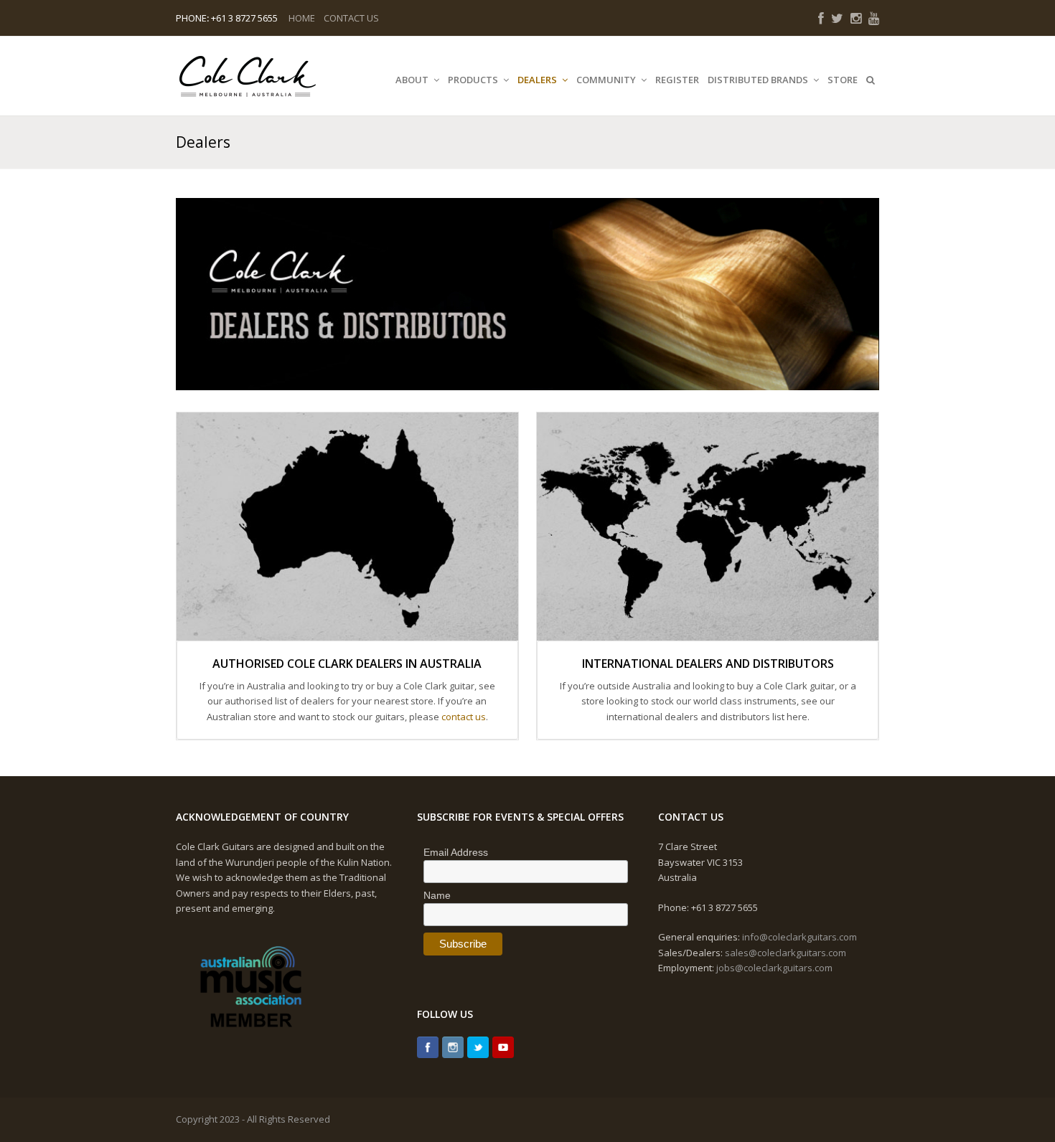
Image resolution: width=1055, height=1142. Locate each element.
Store (842, 79)
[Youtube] (503, 1047)
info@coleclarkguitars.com (799, 936)
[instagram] (855, 18)
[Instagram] (453, 1047)
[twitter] (837, 18)
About (413, 79)
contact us (463, 716)
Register (677, 79)
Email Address (455, 852)
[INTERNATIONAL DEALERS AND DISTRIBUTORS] (707, 526)
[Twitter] (478, 1047)
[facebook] (821, 18)
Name (437, 895)
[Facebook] (428, 1047)
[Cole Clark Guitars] (247, 76)
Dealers (538, 79)
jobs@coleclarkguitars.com (774, 967)
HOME (302, 17)
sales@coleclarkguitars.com (785, 952)
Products (474, 79)
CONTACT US (351, 17)
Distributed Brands (759, 79)
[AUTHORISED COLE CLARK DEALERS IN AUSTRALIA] (347, 526)
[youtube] (873, 18)
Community (607, 79)
